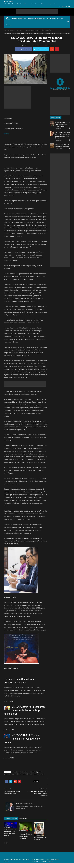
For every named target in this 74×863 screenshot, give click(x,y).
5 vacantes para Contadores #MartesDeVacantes (12, 792)
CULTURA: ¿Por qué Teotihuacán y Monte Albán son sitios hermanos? (37, 793)
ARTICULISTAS (7, 827)
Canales (59, 18)
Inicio (5, 3)
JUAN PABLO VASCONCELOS (52, 33)
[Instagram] (63, 6)
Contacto (26, 3)
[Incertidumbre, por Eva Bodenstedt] (40, 829)
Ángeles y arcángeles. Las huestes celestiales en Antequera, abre (62, 124)
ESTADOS (42, 33)
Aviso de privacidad (34, 3)
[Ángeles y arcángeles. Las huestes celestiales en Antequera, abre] (52, 123)
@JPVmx (6, 134)
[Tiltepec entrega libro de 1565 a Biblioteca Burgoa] (52, 145)
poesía (41, 774)
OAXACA (61, 33)
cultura (25, 772)
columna (19, 772)
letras (19, 774)
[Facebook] (60, 6)
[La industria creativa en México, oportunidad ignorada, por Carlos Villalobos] (10, 825)
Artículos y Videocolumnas (36, 18)
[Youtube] (69, 6)
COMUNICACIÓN (16, 33)
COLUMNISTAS (7, 33)
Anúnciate (19, 3)
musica (25, 774)
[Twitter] (66, 6)
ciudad (13, 772)
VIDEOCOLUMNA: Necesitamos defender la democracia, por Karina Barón (25, 710)
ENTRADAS (36, 33)
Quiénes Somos (12, 3)
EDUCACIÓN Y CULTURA (26, 33)
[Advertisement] (37, 11)
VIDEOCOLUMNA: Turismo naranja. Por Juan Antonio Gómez (22, 739)
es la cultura (32, 772)
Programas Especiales (18, 18)
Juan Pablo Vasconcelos (28, 45)
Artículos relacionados (11, 818)
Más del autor (23, 818)
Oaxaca (30, 774)
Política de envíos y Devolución (48, 3)
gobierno (39, 772)
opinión (36, 774)
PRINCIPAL (67, 33)
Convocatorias (51, 18)
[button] (68, 22)
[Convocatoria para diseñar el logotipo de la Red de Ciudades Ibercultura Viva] (25, 826)
